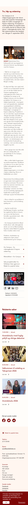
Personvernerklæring (8, 479)
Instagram (5, 488)
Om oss (4, 473)
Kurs (3, 471)
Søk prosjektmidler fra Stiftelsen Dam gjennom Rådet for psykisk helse (12, 264)
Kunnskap (5, 466)
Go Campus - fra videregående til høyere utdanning (12, 249)
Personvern (21, 502)
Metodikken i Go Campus (12, 257)
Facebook (5, 486)
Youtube (4, 490)
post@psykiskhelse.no (8, 449)
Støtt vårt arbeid (7, 477)
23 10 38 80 (5, 441)
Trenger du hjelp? (7, 475)
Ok (6, 502)
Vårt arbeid (5, 469)
